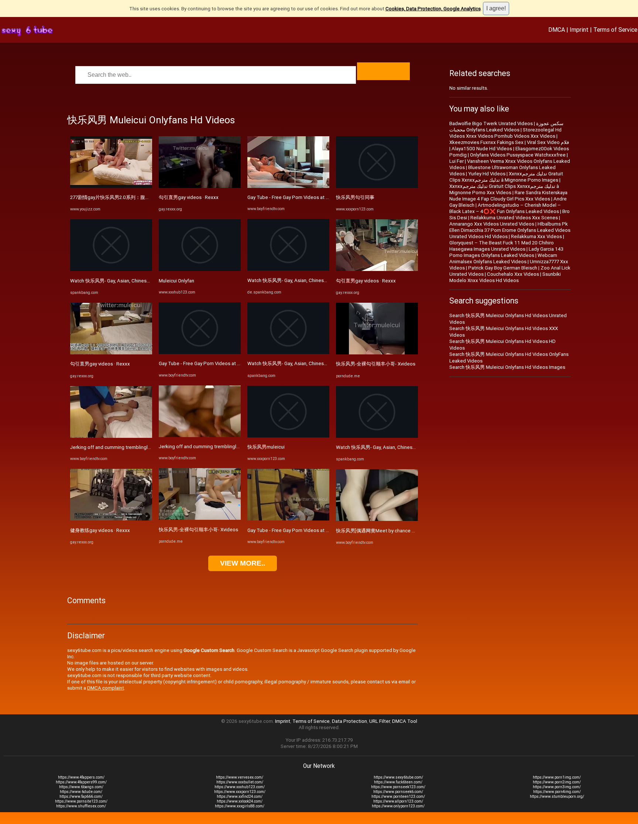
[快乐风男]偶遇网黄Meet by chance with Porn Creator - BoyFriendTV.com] (377, 519)
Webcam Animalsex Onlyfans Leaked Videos (503, 258)
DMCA (556, 29)
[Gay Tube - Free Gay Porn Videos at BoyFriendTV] (200, 352)
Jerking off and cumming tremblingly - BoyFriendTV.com (131, 447)
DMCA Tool (404, 721)
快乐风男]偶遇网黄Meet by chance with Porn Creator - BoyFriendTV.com (414, 531)
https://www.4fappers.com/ (81, 777)
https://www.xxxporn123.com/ (239, 791)
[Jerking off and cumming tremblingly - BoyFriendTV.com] (111, 436)
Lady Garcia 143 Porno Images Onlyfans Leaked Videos (506, 252)
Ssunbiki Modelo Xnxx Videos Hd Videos (505, 277)
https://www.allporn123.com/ (398, 801)
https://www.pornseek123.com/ (398, 786)
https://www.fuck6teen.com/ (398, 782)
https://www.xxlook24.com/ (240, 801)
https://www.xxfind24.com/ (240, 796)
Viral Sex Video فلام (548, 142)
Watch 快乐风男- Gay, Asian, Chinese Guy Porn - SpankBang (134, 281)
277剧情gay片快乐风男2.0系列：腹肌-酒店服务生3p (125, 197)
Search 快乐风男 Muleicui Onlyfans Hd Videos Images (507, 367)
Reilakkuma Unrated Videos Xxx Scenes (514, 217)
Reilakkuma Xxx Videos (536, 236)
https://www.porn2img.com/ (557, 782)
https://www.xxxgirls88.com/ (239, 806)
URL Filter (379, 721)
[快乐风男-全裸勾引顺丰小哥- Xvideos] (200, 518)
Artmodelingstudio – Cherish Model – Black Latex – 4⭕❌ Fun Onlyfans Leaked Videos (505, 208)
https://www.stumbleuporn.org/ (557, 796)
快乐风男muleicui (266, 447)
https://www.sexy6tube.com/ (398, 777)
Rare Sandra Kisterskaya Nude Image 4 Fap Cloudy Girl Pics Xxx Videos (508, 195)
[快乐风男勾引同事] (377, 186)
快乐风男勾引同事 (355, 197)
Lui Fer (456, 161)
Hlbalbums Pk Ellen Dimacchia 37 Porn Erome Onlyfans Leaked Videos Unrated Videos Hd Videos (509, 230)
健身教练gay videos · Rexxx (100, 530)
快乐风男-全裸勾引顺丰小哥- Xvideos (198, 529)
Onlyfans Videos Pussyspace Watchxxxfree (518, 155)
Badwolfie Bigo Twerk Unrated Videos (491, 123)
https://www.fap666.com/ (81, 796)
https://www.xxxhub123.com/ (240, 786)
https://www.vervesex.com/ (239, 777)
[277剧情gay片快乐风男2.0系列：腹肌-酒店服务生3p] (111, 186)
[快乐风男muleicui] (288, 436)
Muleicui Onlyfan (176, 281)
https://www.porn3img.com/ (557, 786)
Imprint (579, 29)
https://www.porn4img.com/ (557, 791)
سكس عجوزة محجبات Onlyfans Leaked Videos (506, 126)
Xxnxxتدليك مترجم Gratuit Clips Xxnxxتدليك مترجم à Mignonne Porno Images (506, 177)
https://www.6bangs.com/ (81, 786)
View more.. (242, 563)
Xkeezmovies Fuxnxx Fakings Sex (486, 142)
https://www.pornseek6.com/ (398, 791)
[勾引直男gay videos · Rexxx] (111, 353)
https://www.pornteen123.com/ (398, 796)
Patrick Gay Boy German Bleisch (502, 268)
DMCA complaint (105, 688)
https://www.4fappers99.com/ (81, 782)
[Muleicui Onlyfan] (200, 269)
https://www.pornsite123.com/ (81, 801)
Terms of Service (615, 29)
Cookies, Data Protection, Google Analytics (433, 9)
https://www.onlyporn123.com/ (398, 806)
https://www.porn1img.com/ (557, 777)
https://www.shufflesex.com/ (81, 806)
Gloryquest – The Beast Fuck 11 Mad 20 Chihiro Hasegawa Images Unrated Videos (501, 246)
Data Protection (349, 721)
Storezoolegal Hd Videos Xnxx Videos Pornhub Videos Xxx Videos (505, 133)
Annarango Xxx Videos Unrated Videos (491, 224)
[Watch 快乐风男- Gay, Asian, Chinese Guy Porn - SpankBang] (111, 269)
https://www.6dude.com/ (81, 791)
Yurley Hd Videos (486, 174)
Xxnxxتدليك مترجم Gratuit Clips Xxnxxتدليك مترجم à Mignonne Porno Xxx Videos (504, 189)
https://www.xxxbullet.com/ (239, 782)
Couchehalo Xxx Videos (513, 274)
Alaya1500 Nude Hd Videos (482, 148)
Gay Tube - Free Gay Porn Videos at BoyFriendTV (212, 363)
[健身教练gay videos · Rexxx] (111, 519)
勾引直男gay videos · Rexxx (100, 364)
